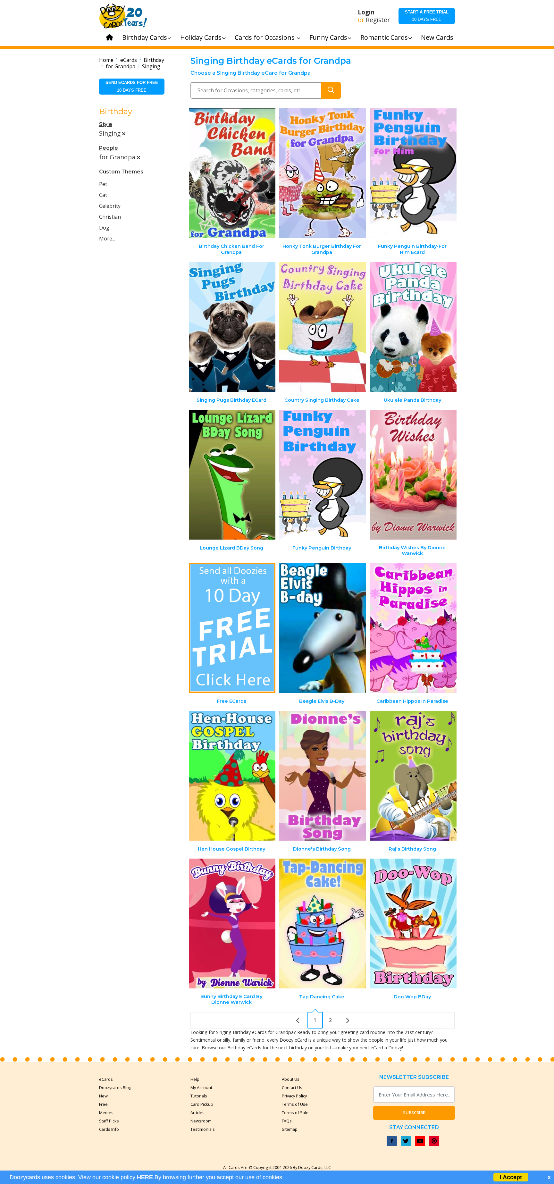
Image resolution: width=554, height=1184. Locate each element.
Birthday (154, 60)
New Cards (437, 37)
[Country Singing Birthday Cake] (322, 327)
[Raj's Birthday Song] (413, 776)
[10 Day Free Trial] (232, 628)
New (103, 1095)
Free (103, 1104)
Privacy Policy (294, 1095)
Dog (104, 227)
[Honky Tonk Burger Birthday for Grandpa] (322, 173)
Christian (110, 216)
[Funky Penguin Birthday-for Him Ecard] (413, 173)
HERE (145, 1177)
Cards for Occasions (265, 37)
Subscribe (414, 1112)
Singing (151, 66)
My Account (201, 1087)
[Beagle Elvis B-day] (322, 628)
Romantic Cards (384, 37)
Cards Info (109, 1129)
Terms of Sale (295, 1112)
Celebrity (110, 205)
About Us (290, 1079)
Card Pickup (201, 1104)
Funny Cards (328, 37)
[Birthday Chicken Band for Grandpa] (232, 173)
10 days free (427, 16)
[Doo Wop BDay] (413, 923)
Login (366, 12)
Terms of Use (295, 1104)
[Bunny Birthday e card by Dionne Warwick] (232, 923)
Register (378, 20)
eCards (128, 60)
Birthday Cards (144, 37)
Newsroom (201, 1120)
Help (194, 1079)
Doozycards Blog (115, 1087)
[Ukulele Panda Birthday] (413, 327)
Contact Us (292, 1087)
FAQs (287, 1120)
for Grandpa (120, 66)
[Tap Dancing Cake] (322, 923)
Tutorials (198, 1095)
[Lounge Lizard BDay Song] (232, 475)
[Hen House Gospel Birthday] (232, 776)
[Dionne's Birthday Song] (322, 776)
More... (107, 238)
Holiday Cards (201, 37)
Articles (197, 1112)
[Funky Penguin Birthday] (322, 475)
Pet (103, 184)
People (108, 148)
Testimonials (202, 1129)
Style (105, 124)
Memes (106, 1112)
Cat (103, 194)
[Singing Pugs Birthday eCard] (232, 327)
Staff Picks (109, 1120)
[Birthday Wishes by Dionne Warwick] (413, 475)
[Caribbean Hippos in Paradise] (413, 628)
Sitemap (290, 1129)
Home (106, 60)
